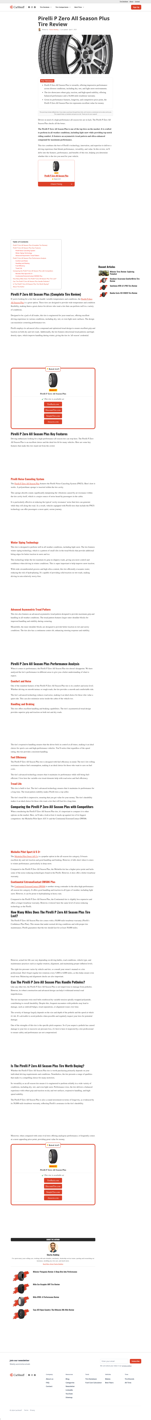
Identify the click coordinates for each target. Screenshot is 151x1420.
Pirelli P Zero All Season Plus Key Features (27, 248)
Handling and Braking (22, 263)
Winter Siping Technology (24, 253)
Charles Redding (54, 29)
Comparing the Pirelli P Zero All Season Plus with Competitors (33, 271)
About (131, 1)
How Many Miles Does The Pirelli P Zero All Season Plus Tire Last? (34, 279)
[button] (45, 7)
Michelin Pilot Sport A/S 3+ (24, 273)
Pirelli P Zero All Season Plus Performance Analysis (29, 258)
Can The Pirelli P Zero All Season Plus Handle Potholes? (31, 281)
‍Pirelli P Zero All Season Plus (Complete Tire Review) (30, 245)
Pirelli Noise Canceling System (25, 250)
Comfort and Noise (22, 261)
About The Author (18, 287)
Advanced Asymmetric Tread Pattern (27, 255)
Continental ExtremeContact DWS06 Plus (29, 276)
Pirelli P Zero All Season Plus (56, 176)
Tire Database (124, 1)
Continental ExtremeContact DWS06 (29, 886)
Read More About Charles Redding (53, 1264)
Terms (26, 1410)
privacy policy (126, 1366)
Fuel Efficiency (20, 266)
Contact (137, 1)
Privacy (32, 1410)
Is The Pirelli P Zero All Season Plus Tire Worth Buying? (31, 284)
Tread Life (19, 268)
